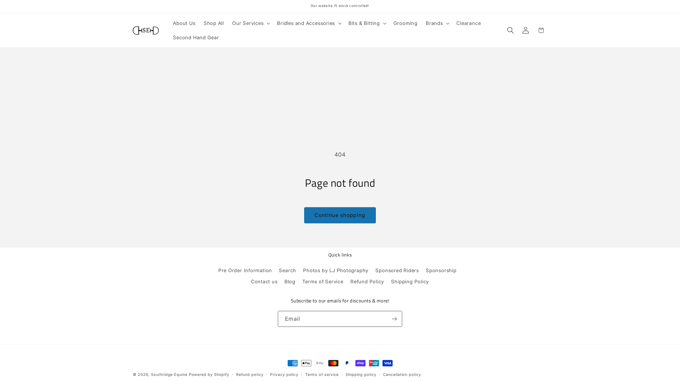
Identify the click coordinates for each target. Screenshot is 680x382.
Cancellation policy (402, 374)
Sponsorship (441, 270)
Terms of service (322, 374)
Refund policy (250, 374)
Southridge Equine (170, 374)
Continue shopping (339, 215)
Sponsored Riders (397, 270)
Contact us (264, 281)
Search (287, 270)
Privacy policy (284, 374)
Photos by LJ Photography (335, 270)
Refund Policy (367, 281)
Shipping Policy (410, 281)
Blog (289, 281)
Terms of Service (322, 281)
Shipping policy (361, 374)
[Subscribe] (394, 319)
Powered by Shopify (209, 374)
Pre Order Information (245, 270)
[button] (250, 23)
